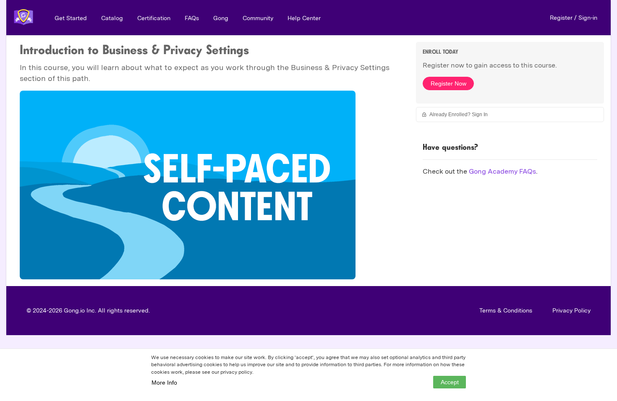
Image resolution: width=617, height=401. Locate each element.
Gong (220, 18)
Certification (153, 18)
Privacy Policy (571, 310)
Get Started (71, 18)
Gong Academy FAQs (502, 171)
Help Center (304, 18)
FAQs (192, 18)
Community (258, 18)
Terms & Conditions (505, 310)
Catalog (112, 18)
